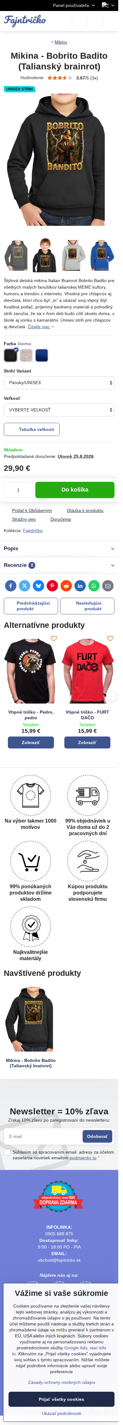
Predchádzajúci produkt (33, 606)
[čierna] (10, 355)
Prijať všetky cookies (61, 1399)
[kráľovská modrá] (42, 355)
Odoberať (97, 1136)
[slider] (60, 77)
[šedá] (26, 355)
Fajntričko (33, 530)
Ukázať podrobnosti (61, 1413)
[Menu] (110, 21)
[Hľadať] (79, 21)
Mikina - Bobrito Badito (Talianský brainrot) (31, 1063)
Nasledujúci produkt (89, 606)
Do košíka (75, 490)
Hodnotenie (32, 77)
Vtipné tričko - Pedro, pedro (31, 715)
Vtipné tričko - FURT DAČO (87, 715)
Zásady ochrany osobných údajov (61, 1382)
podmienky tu (83, 1157)
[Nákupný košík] (95, 21)
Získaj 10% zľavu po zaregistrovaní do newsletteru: (59, 1120)
